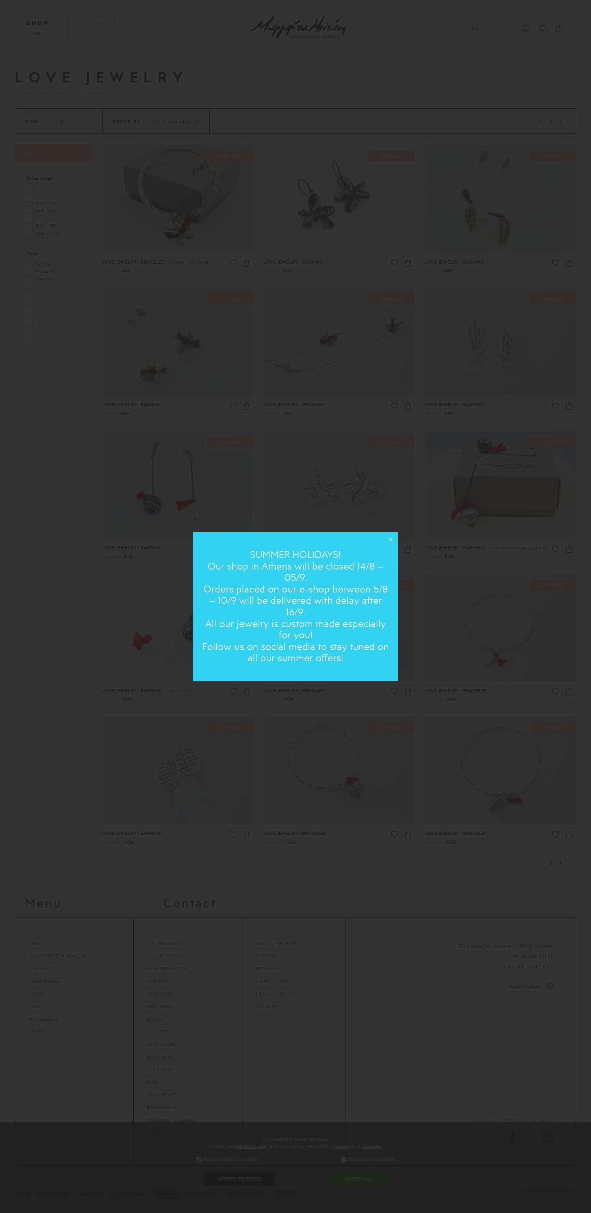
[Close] (390, 539)
